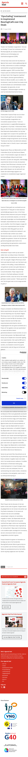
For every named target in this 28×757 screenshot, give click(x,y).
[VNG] (10, 716)
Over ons (4, 663)
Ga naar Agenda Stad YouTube (12, 637)
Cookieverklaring (6, 671)
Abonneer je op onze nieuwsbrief (10, 576)
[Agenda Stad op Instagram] (4, 687)
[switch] (24, 383)
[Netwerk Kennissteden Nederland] (10, 750)
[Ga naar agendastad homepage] (5, 3)
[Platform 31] (10, 745)
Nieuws (2, 567)
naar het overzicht (6, 11)
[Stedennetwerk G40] (10, 736)
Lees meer (7, 607)
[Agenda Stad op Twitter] (2, 687)
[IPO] (10, 707)
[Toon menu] (22, 3)
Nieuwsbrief (5, 675)
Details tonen (19, 398)
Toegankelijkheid (6, 673)
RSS (3, 681)
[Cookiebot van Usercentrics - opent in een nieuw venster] (20, 353)
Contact (4, 665)
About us (4, 679)
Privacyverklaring (6, 669)
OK (14, 403)
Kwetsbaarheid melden (7, 667)
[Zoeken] (26, 3)
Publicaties (4, 677)
